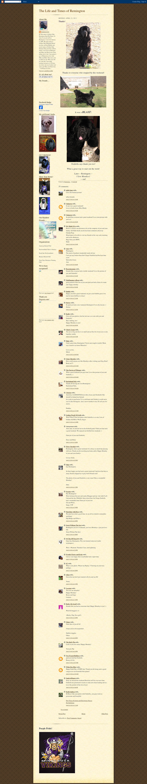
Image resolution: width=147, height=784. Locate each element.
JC (67, 563)
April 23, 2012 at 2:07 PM (72, 460)
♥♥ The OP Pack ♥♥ (72, 539)
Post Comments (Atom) (74, 718)
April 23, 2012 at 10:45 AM (72, 366)
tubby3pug (69, 190)
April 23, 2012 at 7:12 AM (72, 298)
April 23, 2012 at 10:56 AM (72, 377)
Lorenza (69, 588)
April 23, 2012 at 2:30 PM (72, 521)
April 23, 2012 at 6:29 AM (72, 222)
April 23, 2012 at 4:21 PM (72, 550)
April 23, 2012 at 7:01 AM (72, 276)
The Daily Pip (70, 642)
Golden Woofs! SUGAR (73, 415)
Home (83, 714)
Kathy (68, 314)
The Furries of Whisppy (73, 370)
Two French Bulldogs (73, 656)
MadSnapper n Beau (72, 280)
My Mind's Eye (71, 226)
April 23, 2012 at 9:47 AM (72, 336)
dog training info (49, 320)
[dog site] (48, 291)
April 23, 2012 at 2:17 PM (72, 487)
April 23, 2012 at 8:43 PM (72, 651)
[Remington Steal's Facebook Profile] (41, 109)
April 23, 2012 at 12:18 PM (72, 422)
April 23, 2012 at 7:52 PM (72, 617)
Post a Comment (64, 709)
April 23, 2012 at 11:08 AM (72, 388)
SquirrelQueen (71, 678)
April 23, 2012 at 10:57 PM (72, 662)
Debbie (68, 291)
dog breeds (48, 293)
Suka (67, 464)
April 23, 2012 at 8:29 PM (72, 638)
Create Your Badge (44, 110)
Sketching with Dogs (72, 512)
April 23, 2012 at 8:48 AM (72, 325)
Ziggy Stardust (71, 446)
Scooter (68, 491)
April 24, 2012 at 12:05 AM (72, 674)
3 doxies (68, 392)
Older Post (105, 714)
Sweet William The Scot (73, 525)
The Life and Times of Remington (62, 10)
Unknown (69, 204)
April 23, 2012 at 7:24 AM (72, 309)
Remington (45, 32)
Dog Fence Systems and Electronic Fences (79, 701)
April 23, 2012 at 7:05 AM (72, 287)
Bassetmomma (71, 269)
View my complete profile (46, 71)
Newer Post (62, 714)
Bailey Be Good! (71, 604)
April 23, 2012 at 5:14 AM (72, 199)
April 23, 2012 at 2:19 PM (72, 507)
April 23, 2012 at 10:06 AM (72, 354)
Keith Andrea (70, 692)
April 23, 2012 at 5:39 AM (72, 210)
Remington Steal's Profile (46, 104)
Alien (67, 575)
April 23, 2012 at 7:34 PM (72, 599)
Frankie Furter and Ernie (74, 554)
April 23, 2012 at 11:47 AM (72, 411)
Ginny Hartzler (71, 359)
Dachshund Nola (71, 381)
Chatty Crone (70, 329)
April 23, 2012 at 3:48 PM (72, 534)
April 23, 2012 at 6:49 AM (72, 264)
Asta (67, 248)
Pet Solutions (70, 703)
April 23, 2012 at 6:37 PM (72, 584)
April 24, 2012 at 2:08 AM (72, 687)
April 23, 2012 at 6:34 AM (72, 244)
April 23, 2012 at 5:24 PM (72, 559)
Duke (67, 341)
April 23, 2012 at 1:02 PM (72, 442)
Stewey (68, 302)
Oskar (68, 622)
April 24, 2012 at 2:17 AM (72, 705)
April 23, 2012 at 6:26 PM (72, 570)
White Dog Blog (71, 667)
